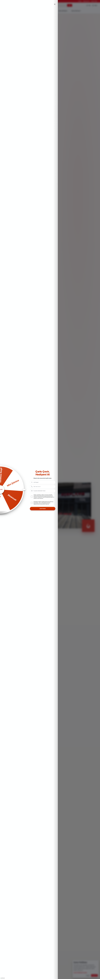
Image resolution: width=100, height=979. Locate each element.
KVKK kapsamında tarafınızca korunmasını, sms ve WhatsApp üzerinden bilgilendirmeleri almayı (43, 503)
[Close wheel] (54, 4)
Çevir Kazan (43, 508)
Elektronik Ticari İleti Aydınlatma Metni (45, 497)
